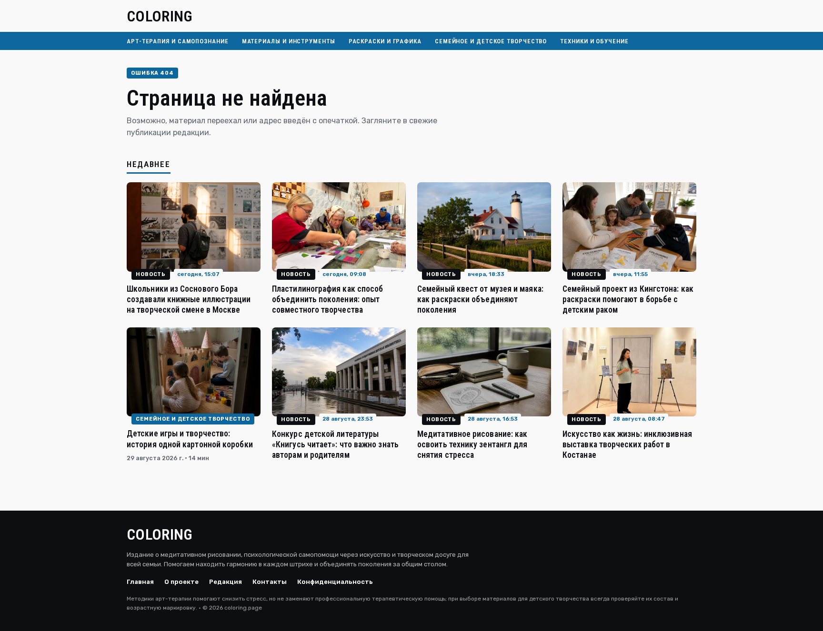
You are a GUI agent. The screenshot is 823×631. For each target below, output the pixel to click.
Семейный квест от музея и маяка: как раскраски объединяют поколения (480, 299)
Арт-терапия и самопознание (178, 41)
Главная (140, 582)
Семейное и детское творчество (491, 41)
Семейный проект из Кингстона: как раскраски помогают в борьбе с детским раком (627, 299)
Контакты (269, 582)
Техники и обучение (594, 41)
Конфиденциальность (335, 582)
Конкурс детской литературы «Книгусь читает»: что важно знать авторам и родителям (335, 444)
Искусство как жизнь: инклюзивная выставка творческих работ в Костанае (627, 444)
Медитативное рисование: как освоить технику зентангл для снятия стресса (472, 444)
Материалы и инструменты (288, 41)
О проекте (181, 582)
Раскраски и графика (385, 41)
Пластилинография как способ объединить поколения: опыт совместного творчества (327, 299)
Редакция (225, 582)
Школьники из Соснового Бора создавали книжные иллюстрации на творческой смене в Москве (189, 299)
